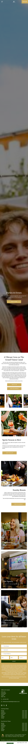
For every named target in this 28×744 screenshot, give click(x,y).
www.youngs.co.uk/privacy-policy (8, 672)
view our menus (14, 388)
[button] (26, 400)
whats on (14, 384)
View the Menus (18, 504)
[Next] (26, 176)
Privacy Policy (23, 676)
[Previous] (2, 176)
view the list (9, 452)
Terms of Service (14, 678)
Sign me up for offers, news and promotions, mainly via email (15, 642)
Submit (14, 661)
